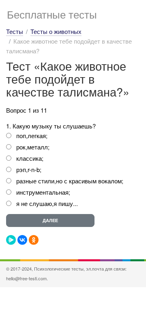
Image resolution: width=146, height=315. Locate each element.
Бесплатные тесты (52, 13)
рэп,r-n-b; (28, 169)
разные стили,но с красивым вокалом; (69, 180)
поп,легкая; (31, 135)
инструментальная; (43, 192)
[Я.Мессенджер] (11, 240)
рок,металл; (32, 147)
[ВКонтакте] (22, 240)
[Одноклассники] (34, 240)
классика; (29, 158)
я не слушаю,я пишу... (47, 203)
